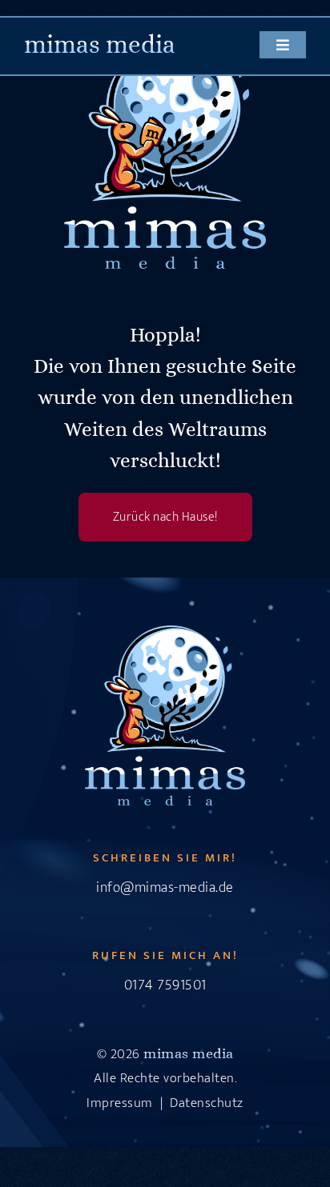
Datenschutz (206, 1103)
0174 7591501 (165, 985)
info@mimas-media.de (165, 888)
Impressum (120, 1103)
